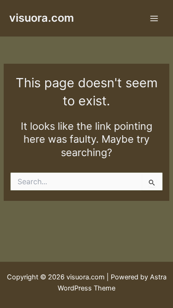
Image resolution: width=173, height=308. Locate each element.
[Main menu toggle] (154, 18)
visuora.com (41, 17)
